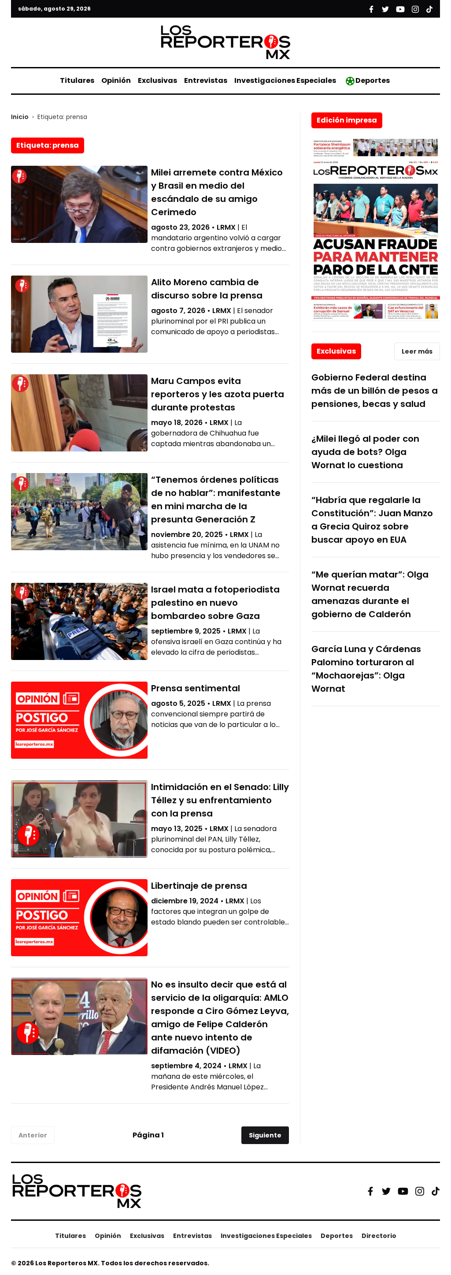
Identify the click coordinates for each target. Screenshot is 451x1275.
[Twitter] (386, 1191)
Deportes (372, 80)
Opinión (116, 80)
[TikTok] (435, 1191)
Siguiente (265, 1135)
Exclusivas (157, 80)
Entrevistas (205, 80)
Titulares (77, 80)
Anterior (32, 1135)
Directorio (379, 1235)
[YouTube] (403, 1191)
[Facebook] (370, 1191)
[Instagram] (419, 1191)
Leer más (417, 351)
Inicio (20, 116)
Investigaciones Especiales (285, 80)
